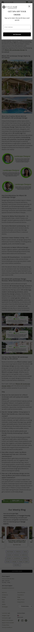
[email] (17, 25)
